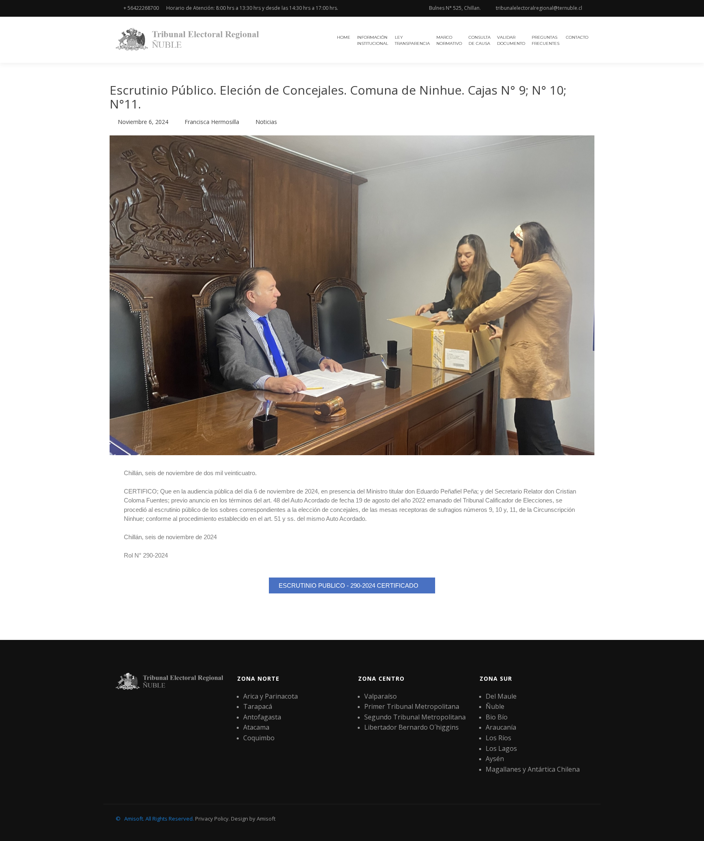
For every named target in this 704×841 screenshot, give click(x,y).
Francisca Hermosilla (212, 122)
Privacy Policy (212, 818)
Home (343, 37)
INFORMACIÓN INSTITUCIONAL (372, 40)
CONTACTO (577, 37)
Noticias (266, 122)
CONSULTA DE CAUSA (480, 40)
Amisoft (266, 818)
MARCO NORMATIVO (449, 40)
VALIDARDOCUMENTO (511, 40)
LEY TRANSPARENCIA (412, 40)
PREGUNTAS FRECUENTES (545, 40)
